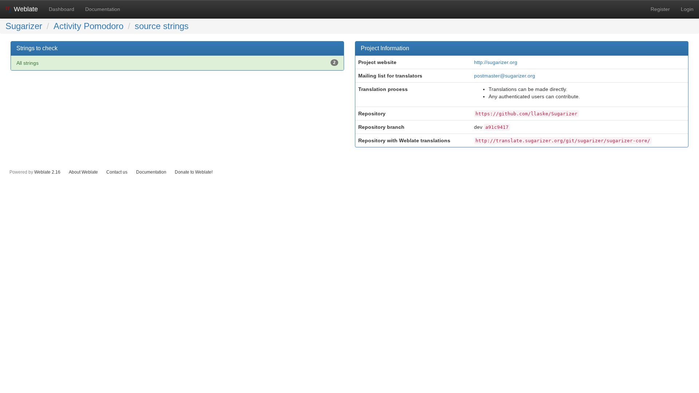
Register (660, 9)
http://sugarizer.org (495, 62)
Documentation (102, 9)
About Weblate (83, 172)
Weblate (25, 9)
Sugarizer (23, 26)
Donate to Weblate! (194, 172)
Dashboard (61, 9)
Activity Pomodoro (88, 26)
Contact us (116, 172)
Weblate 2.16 (47, 172)
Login (687, 9)
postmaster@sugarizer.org (504, 76)
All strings (176, 63)
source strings (162, 26)
